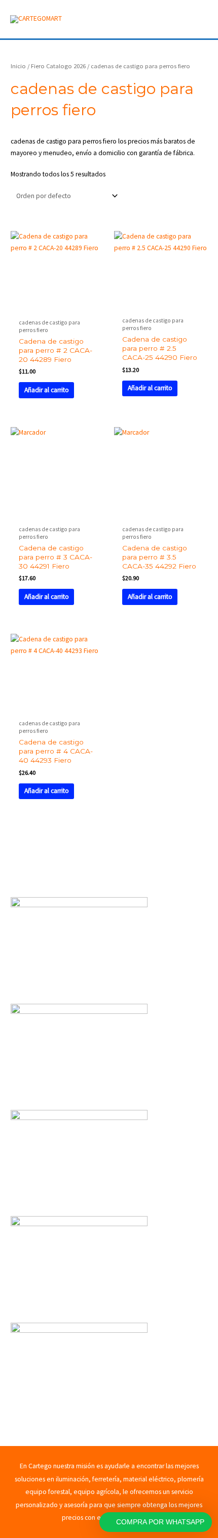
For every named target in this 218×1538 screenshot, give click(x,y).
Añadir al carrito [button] (46, 390)
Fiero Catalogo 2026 (58, 66)
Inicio (18, 66)
